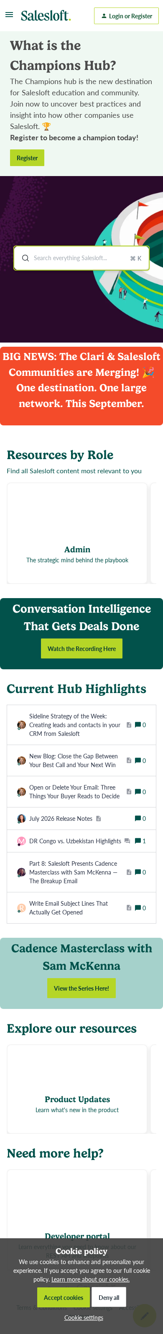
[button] (81, 1317)
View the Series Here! (81, 988)
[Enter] (22, 258)
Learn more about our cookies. (90, 1279)
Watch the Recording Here (82, 648)
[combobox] (81, 258)
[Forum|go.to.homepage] (48, 16)
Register (27, 158)
